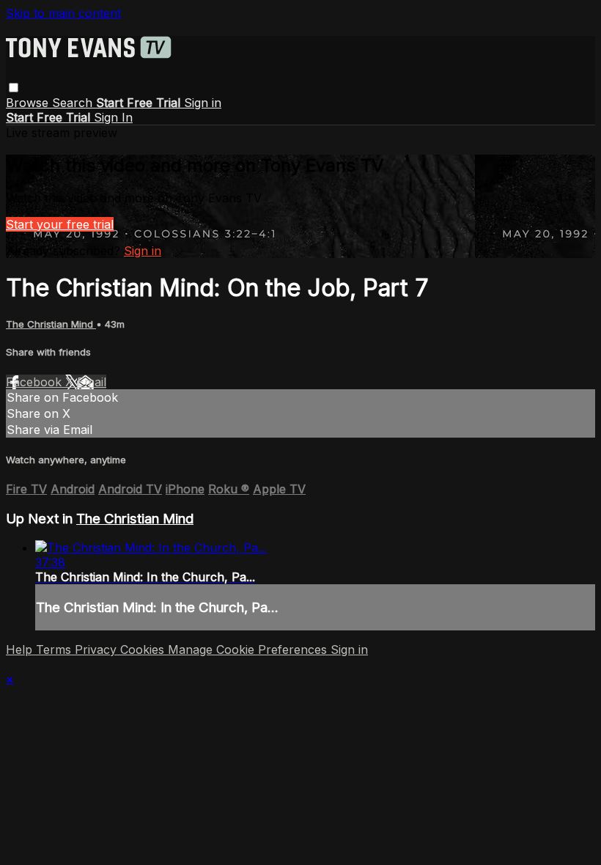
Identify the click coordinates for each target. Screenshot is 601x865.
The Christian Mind (51, 324)
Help (21, 649)
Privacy (97, 649)
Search (74, 102)
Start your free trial (60, 224)
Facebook (35, 382)
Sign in (202, 102)
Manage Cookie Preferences (249, 649)
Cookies (144, 649)
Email (91, 382)
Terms (55, 649)
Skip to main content (63, 13)
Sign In (113, 117)
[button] (13, 87)
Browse (29, 102)
